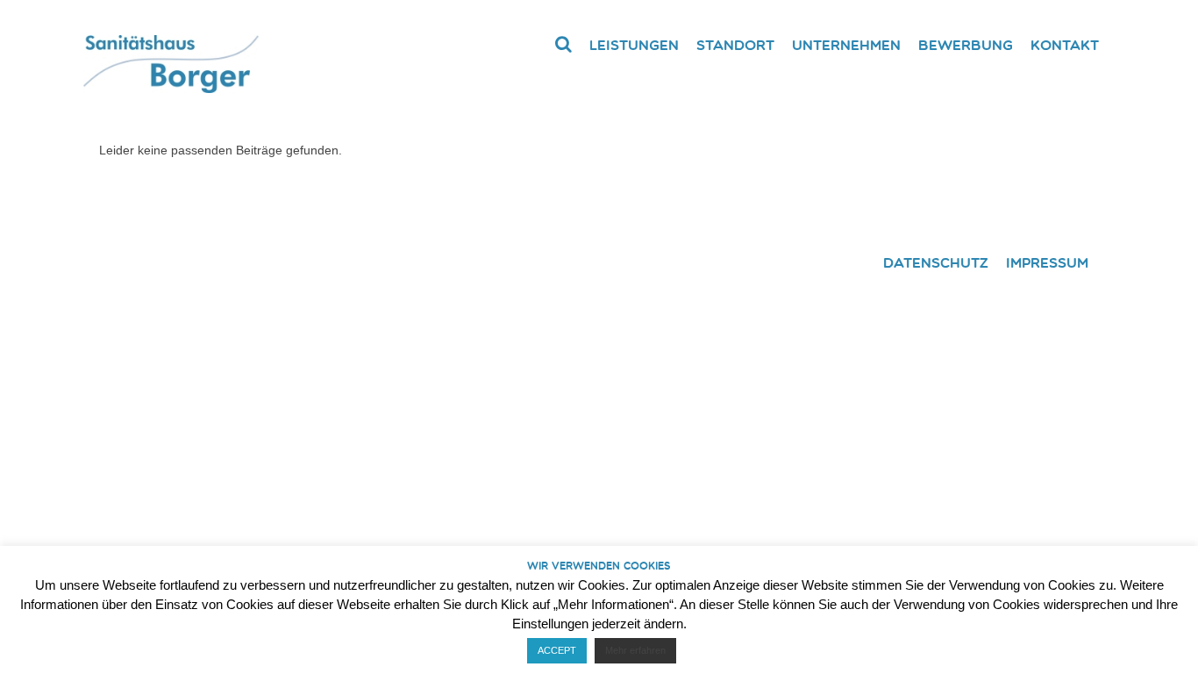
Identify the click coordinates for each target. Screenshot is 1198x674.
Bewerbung (965, 45)
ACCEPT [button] (557, 650)
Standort (735, 45)
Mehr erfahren (635, 650)
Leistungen (634, 45)
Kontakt (1064, 45)
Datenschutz (935, 262)
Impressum (1047, 262)
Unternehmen (846, 45)
